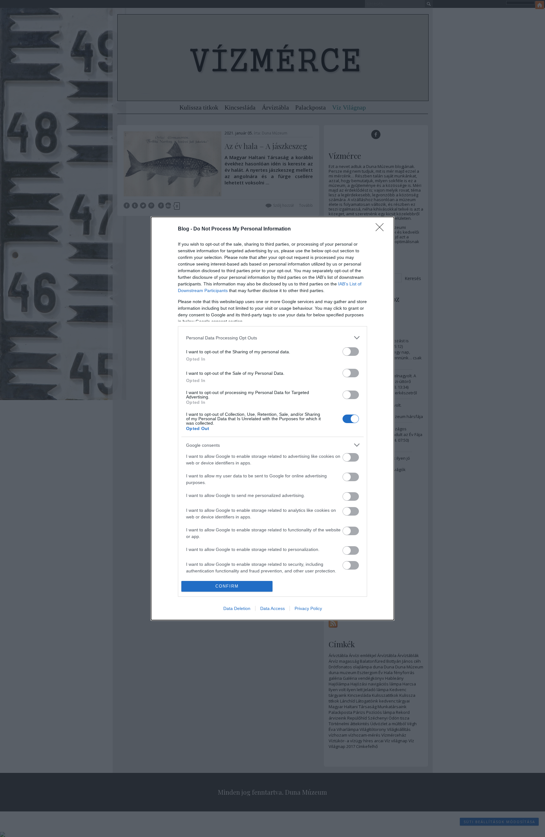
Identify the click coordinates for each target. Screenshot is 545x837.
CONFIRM (227, 586)
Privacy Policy (308, 608)
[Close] (382, 229)
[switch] (351, 351)
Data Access (272, 608)
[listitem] (272, 337)
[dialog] (272, 418)
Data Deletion (236, 608)
